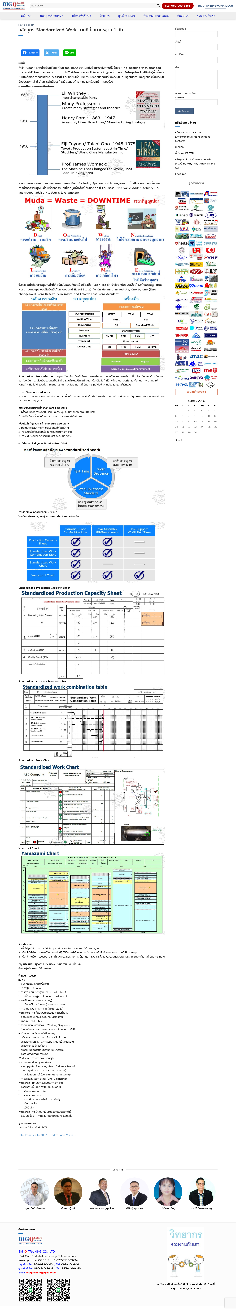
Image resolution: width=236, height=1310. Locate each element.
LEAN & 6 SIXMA (26, 25)
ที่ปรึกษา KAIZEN (184, 153)
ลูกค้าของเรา (126, 15)
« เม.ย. (179, 440)
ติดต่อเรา (183, 15)
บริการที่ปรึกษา (81, 15)
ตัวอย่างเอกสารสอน (156, 15)
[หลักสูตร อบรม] (13, 5)
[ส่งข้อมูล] (158, 6)
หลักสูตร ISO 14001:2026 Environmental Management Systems (192, 136)
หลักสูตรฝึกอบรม (50, 15)
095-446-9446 (71, 1268)
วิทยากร (105, 15)
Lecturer (180, 174)
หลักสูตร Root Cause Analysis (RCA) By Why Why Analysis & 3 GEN (195, 163)
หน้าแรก (26, 15)
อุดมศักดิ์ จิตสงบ (35, 1208)
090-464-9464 (70, 1264)
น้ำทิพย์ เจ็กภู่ (168, 1208)
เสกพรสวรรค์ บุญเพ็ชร (101, 1208)
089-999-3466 (43, 1264)
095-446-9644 (43, 1268)
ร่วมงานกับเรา (206, 15)
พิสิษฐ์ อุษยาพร (135, 1208)
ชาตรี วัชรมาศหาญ (201, 1208)
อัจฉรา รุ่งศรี (68, 1208)
